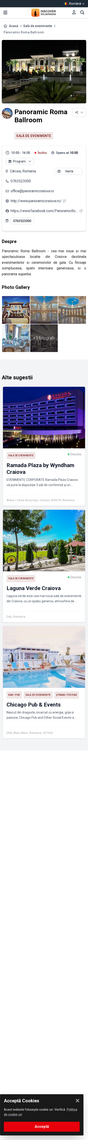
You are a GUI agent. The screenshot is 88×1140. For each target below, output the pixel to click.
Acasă (13, 26)
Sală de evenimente (37, 26)
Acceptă (42, 1126)
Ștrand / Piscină (66, 695)
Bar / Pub (14, 695)
